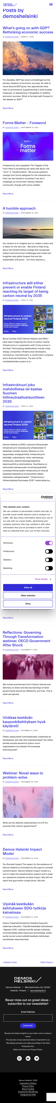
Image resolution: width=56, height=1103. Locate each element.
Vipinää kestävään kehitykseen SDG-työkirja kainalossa (24, 908)
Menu (51, 4)
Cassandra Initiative (28, 1083)
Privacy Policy (28, 1086)
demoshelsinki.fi (38, 991)
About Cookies (28, 1089)
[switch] (49, 551)
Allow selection (28, 595)
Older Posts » (46, 962)
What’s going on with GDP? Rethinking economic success (28, 30)
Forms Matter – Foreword (24, 123)
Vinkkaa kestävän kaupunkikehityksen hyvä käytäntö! (24, 722)
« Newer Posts (10, 962)
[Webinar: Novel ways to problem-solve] (28, 802)
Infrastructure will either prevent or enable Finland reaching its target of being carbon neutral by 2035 (25, 289)
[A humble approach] (28, 228)
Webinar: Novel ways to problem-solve (23, 775)
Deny (28, 603)
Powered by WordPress (28, 1092)
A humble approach (19, 208)
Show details (41, 579)
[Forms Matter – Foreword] (28, 146)
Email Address (28, 1012)
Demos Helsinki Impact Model (22, 851)
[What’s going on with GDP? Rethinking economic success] (28, 58)
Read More (8, 108)
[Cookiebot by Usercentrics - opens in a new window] (41, 497)
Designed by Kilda (28, 1095)
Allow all (28, 587)
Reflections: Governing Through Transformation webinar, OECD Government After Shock (26, 638)
